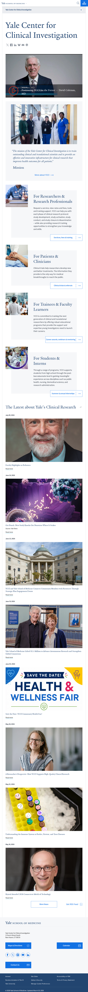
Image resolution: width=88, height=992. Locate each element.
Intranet (7, 976)
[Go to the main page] (14, 3)
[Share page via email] (23, 45)
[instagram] (18, 955)
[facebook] (7, 955)
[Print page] (27, 45)
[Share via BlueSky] (19, 45)
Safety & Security (36, 980)
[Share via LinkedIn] (15, 45)
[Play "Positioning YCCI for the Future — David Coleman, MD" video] (13, 91)
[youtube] (23, 955)
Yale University (10, 984)
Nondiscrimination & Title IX (14, 980)
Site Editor (34, 976)
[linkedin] (28, 955)
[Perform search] (78, 3)
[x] (13, 955)
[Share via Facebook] (11, 45)
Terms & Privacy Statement (65, 980)
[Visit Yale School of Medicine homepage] (23, 923)
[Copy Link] (80, 407)
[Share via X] (7, 45)
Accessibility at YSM (63, 976)
